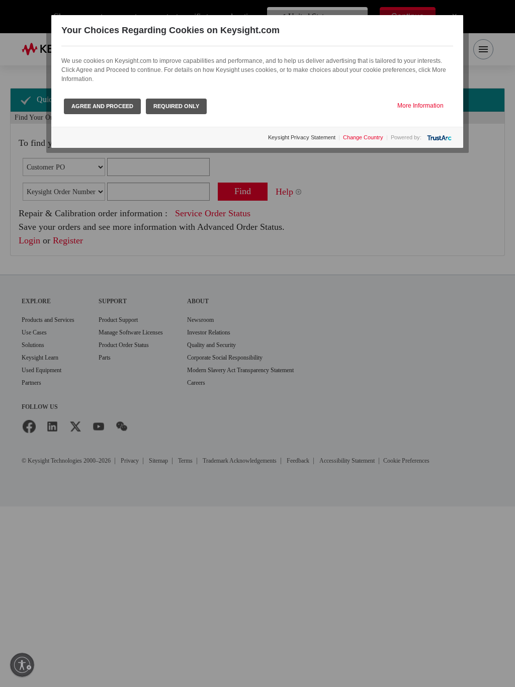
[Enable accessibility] (22, 665)
